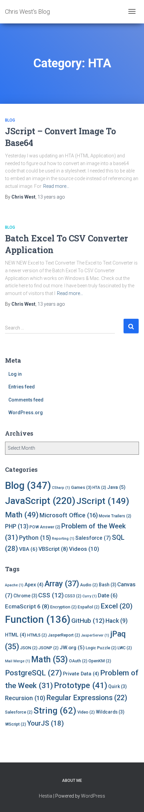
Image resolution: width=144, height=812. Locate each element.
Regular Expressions (86, 697)
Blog (10, 120)
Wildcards (110, 712)
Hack (116, 620)
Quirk (117, 686)
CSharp (61, 488)
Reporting (63, 538)
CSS (51, 595)
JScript (102, 501)
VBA (28, 549)
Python (35, 537)
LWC (125, 647)
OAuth (78, 660)
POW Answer (44, 527)
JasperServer (95, 635)
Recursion (25, 698)
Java (116, 487)
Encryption (63, 606)
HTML (15, 635)
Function (37, 619)
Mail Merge (17, 661)
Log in (15, 374)
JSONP (49, 647)
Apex (34, 585)
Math (22, 514)
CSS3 (73, 595)
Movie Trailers (115, 516)
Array (62, 583)
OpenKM (99, 660)
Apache (14, 585)
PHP (16, 526)
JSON (29, 647)
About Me (72, 780)
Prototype (80, 685)
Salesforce (93, 538)
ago (51, 197)
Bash (107, 584)
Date (108, 595)
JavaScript (40, 500)
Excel (116, 606)
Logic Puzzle (101, 647)
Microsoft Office (69, 515)
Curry (89, 596)
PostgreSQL (33, 672)
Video (86, 712)
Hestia (45, 796)
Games (81, 487)
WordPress (93, 796)
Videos (84, 548)
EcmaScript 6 (27, 606)
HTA (99, 487)
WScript (15, 724)
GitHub (87, 620)
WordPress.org (25, 412)
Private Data (81, 674)
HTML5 (37, 635)
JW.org (72, 648)
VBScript (53, 549)
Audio (89, 584)
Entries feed (21, 386)
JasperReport (64, 635)
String (54, 711)
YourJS (45, 723)
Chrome (25, 595)
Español (88, 606)
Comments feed (26, 399)
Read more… (56, 186)
